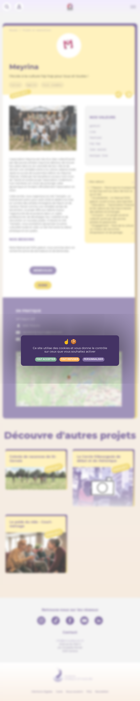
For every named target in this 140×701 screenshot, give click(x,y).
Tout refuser (69, 359)
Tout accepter (45, 359)
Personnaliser (93, 359)
